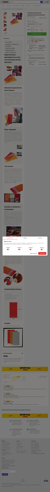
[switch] (8, 249)
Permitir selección (33, 253)
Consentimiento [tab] (10, 237)
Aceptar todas (42, 253)
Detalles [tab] (25, 237)
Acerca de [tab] (40, 237)
